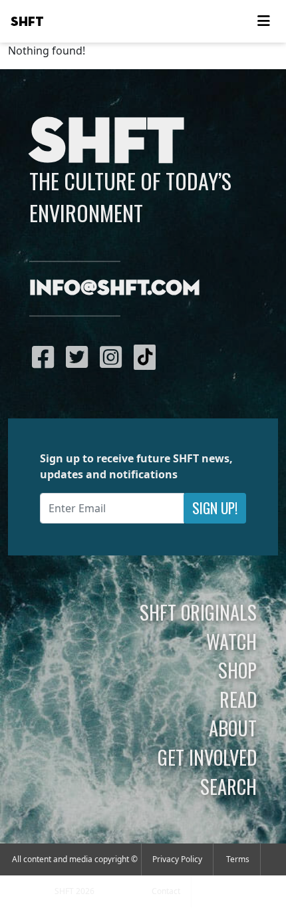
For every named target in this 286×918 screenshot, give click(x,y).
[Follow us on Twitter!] (80, 356)
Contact (166, 891)
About (233, 728)
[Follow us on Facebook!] (46, 356)
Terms (237, 859)
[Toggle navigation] (263, 21)
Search (228, 786)
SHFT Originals (198, 612)
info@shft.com (114, 288)
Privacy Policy (177, 859)
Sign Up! (214, 508)
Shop (237, 670)
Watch (231, 641)
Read (238, 699)
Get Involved (207, 757)
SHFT (27, 22)
